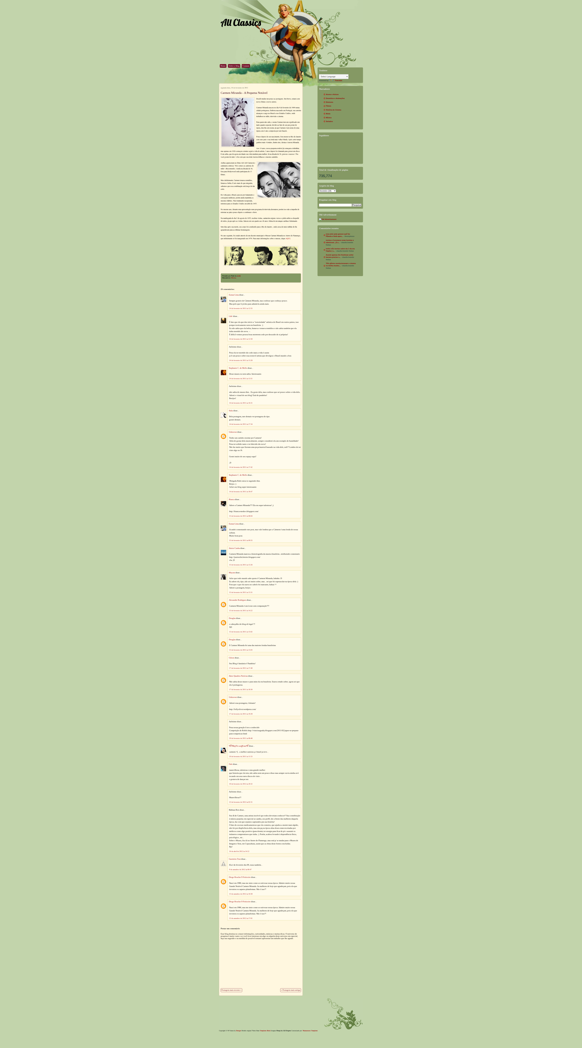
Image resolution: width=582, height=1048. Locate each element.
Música (233, 278)
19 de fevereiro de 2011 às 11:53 (241, 756)
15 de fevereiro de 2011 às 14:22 (241, 610)
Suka (231, 411)
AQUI (287, 238)
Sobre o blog (234, 66)
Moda (328, 114)
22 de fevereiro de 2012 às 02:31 (241, 802)
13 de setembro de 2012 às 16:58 (241, 894)
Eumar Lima (234, 295)
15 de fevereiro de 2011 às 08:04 (241, 516)
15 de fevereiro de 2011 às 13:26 (241, 565)
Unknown (233, 432)
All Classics (241, 22)
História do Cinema (333, 110)
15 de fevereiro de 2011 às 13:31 (241, 592)
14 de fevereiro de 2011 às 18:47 (241, 491)
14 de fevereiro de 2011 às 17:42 (241, 467)
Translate (338, 80)
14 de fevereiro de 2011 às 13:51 (241, 378)
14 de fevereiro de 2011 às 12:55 (241, 308)
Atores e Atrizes (332, 94)
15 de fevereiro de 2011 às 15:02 (241, 632)
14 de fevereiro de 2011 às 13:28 (241, 360)
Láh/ (231, 316)
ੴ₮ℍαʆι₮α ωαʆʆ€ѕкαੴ (239, 746)
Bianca (232, 499)
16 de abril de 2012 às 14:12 (239, 851)
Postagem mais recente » (231, 990)
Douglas (232, 618)
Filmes (328, 106)
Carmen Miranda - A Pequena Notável (244, 92)
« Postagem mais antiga (290, 990)
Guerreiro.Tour (235, 859)
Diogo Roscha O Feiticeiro (240, 877)
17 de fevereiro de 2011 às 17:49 (241, 668)
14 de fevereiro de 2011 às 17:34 (241, 424)
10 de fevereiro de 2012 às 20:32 (241, 784)
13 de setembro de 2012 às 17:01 (241, 918)
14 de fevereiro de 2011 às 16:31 (241, 403)
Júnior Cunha (234, 548)
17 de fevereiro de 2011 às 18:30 (241, 689)
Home (223, 66)
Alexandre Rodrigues (237, 600)
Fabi (230, 764)
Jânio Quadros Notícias (238, 676)
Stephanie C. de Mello (238, 368)
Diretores (329, 102)
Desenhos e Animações (335, 98)
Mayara (232, 573)
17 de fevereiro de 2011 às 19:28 (241, 714)
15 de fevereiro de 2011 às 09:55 (241, 540)
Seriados (329, 121)
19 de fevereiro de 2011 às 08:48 (241, 738)
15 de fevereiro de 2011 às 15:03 (241, 650)
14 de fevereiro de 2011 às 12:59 (241, 339)
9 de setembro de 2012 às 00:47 (240, 869)
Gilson (231, 658)
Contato (245, 66)
